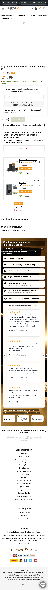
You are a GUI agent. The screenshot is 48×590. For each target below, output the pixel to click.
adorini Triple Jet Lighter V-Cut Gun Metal (30, 182)
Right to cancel (24, 487)
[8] (29, 185)
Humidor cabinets (24, 512)
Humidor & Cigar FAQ (24, 496)
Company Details (24, 493)
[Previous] (2, 125)
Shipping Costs (24, 465)
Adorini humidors (24, 519)
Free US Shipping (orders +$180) (21, 265)
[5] (31, 162)
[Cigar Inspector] (37, 418)
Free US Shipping (35, 3)
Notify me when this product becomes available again (24, 104)
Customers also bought (32, 125)
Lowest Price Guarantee (18, 283)
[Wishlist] (44, 9)
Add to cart (17, 119)
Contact (24, 453)
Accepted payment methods (24, 490)
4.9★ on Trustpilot (10, 3)
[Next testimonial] (43, 355)
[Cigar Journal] (23, 418)
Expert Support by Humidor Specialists (24, 298)
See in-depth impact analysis (31, 579)
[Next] (46, 125)
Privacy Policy (24, 474)
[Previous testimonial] (5, 355)
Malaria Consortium (20, 573)
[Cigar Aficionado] (9, 418)
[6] (27, 185)
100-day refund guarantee (24, 480)
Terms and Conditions (24, 471)
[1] (23, 162)
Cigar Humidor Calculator (24, 499)
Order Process (24, 468)
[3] (27, 162)
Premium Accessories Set (28, 160)
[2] (25, 162)
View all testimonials (24, 543)
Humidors (24, 516)
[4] (29, 162)
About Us (24, 477)
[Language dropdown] (24, 585)
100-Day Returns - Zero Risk (19, 271)
